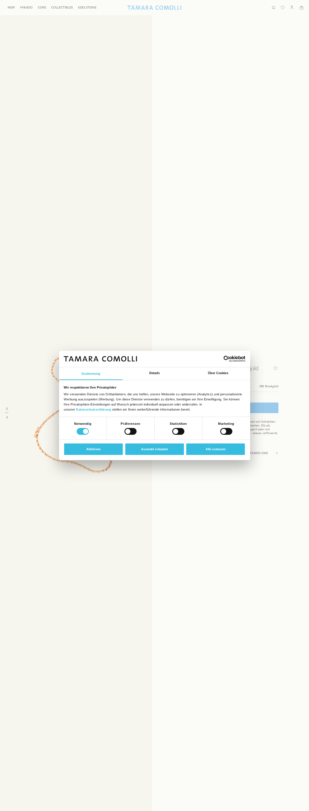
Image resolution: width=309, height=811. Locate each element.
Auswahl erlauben (154, 449)
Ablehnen (93, 449)
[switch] (130, 431)
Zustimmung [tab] (90, 373)
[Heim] (154, 8)
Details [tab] (154, 373)
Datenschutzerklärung (93, 409)
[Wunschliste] (282, 7)
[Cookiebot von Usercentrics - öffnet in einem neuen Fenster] (226, 359)
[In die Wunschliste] (275, 368)
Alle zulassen (216, 449)
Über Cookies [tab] (218, 373)
